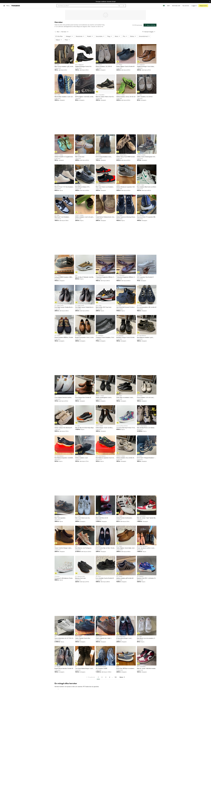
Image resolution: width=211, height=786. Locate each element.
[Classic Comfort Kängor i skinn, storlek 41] (64, 535)
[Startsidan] (15, 5)
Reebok (141, 576)
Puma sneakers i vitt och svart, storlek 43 (145, 397)
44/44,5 (56, 155)
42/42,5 (77, 215)
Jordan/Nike (101, 94)
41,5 (76, 636)
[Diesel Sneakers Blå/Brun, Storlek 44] (64, 324)
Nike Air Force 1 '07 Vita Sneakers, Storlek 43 (64, 187)
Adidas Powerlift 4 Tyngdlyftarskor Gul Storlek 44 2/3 (64, 157)
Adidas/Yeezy (123, 155)
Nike (58, 64)
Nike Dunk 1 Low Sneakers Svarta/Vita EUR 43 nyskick (62, 217)
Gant (140, 94)
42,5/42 (118, 94)
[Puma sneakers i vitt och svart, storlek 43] (146, 385)
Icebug (58, 275)
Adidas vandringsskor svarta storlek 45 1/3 (103, 397)
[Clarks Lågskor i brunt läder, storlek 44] (126, 535)
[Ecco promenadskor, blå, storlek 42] (146, 294)
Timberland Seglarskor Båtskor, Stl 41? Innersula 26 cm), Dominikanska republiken (105, 277)
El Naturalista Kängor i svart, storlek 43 (124, 638)
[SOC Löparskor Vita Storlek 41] (146, 264)
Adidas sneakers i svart (81, 457)
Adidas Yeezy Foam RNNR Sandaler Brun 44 (126, 157)
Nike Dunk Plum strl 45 (102, 518)
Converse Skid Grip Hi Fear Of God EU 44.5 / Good (126, 428)
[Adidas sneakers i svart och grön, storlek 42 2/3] (85, 204)
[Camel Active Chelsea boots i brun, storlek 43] (105, 204)
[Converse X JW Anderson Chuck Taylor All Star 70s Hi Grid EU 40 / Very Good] (64, 565)
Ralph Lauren (60, 305)
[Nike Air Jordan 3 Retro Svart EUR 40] (105, 84)
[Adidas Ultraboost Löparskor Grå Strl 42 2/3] (126, 174)
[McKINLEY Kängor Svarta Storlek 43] (126, 324)
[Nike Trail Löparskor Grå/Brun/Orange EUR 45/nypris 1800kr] (64, 505)
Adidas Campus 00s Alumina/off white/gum (63, 428)
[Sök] (119, 5)
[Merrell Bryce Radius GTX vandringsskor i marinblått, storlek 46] (85, 174)
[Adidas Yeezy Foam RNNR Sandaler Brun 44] (126, 144)
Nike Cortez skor (79, 156)
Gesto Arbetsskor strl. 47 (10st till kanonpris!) (64, 638)
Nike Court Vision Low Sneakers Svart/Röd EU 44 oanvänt (104, 187)
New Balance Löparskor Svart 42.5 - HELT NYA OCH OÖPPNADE (105, 458)
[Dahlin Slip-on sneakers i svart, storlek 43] (126, 385)
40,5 (97, 305)
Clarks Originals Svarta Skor (82, 638)
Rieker (120, 64)
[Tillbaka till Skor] (55, 32)
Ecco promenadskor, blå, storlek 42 (146, 307)
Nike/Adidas (144, 425)
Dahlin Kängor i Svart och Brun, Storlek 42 (104, 428)
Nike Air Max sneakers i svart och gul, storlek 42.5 (64, 96)
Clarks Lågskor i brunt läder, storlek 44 (126, 548)
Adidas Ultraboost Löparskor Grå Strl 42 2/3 (125, 187)
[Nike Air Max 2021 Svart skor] (105, 294)
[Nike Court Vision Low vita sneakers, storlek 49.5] (85, 505)
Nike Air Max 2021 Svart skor (103, 307)
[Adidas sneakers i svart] (85, 445)
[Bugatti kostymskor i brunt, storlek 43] (85, 324)
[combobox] (89, 5)
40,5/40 (139, 155)
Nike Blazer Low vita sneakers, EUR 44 (146, 638)
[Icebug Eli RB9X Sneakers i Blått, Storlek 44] (64, 264)
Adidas (123, 94)
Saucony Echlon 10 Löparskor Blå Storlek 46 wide (146, 217)
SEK (168, 5)
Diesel (58, 335)
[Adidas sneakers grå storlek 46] (126, 565)
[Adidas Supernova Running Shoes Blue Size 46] (126, 204)
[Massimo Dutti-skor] (85, 565)
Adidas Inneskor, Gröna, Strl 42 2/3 (125, 96)
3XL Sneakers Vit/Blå (101, 668)
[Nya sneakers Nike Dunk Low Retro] (146, 174)
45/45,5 (97, 395)
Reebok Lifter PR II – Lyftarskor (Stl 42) (146, 578)
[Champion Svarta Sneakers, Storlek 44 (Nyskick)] (105, 324)
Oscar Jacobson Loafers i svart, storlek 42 (146, 548)
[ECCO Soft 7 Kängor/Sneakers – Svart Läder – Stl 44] (146, 445)
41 (96, 275)
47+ (76, 516)
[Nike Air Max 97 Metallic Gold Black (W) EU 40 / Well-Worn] (85, 264)
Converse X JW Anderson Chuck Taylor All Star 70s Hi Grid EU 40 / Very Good (64, 578)
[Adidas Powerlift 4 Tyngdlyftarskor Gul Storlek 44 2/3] (64, 144)
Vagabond (80, 64)
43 (55, 64)
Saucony (142, 215)
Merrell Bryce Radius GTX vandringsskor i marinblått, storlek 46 (84, 187)
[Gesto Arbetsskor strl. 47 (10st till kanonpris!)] (64, 625)
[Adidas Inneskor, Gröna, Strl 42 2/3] (126, 84)
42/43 (97, 425)
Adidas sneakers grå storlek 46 (124, 578)
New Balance (143, 335)
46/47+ (139, 185)
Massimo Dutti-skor (80, 578)
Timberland (101, 275)
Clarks (120, 546)
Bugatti (79, 335)
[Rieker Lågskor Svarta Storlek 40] (126, 54)
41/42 (138, 425)
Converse (57, 576)
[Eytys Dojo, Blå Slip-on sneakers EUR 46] (126, 655)
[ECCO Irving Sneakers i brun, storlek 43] (105, 144)
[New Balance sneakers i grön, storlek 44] (146, 324)
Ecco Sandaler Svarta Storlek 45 (105, 578)
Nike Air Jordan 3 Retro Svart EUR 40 (105, 96)
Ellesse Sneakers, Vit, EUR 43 (104, 66)
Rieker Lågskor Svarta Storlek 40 (125, 66)
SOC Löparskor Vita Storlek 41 (145, 277)
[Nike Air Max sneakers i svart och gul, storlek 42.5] (64, 84)
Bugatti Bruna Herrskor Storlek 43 (64, 668)
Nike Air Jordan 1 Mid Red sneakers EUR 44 (146, 668)
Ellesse (100, 64)
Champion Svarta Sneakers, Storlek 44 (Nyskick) (105, 337)
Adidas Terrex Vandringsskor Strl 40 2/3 (146, 157)
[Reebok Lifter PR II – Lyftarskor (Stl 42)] (146, 565)
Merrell (79, 185)
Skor (58, 31)
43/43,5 (118, 456)
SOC (140, 275)
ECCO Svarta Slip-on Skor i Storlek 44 (105, 548)
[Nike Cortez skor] (85, 144)
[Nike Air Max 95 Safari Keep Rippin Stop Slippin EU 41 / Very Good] (85, 415)
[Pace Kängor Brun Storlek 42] (85, 385)
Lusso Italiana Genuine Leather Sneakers (63, 397)
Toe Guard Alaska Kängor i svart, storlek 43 (84, 668)
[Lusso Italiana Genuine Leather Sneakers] (64, 385)
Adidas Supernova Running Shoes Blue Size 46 (125, 217)
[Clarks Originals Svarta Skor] (85, 625)
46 (75, 185)
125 (116, 677)
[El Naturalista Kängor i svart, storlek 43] (126, 625)
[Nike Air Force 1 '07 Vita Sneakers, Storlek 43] (64, 174)
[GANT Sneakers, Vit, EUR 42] (146, 84)
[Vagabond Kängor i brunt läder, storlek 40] (146, 54)
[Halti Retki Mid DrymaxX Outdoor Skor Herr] (126, 294)
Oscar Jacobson (143, 546)
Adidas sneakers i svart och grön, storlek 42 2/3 (84, 217)
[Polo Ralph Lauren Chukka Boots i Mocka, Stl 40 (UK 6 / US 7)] (64, 294)
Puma (141, 395)
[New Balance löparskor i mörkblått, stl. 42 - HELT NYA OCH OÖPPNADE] (64, 445)
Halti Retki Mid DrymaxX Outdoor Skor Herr (125, 307)
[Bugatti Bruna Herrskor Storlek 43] (64, 655)
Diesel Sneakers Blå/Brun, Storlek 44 (64, 337)
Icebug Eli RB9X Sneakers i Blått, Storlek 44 (63, 277)
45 (55, 516)
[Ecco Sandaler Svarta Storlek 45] (105, 565)
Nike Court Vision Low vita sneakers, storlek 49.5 (82, 518)
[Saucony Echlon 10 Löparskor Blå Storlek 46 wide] (146, 204)
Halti (120, 305)
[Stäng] (209, 1)
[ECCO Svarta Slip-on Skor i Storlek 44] (105, 535)
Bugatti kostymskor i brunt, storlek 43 (84, 337)
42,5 (76, 64)
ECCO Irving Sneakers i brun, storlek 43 (103, 157)
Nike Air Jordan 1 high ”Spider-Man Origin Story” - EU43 (146, 518)
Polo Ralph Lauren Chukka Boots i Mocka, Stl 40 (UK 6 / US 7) (64, 307)
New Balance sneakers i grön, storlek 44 (145, 337)
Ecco (99, 155)
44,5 (117, 155)
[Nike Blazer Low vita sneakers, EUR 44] (146, 625)
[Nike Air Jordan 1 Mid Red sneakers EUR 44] (146, 655)
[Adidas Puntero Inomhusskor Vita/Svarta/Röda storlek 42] (126, 505)
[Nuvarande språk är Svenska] (163, 5)
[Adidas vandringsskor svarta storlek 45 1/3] (105, 385)
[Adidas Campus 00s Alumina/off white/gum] (64, 415)
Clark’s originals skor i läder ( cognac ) (103, 638)
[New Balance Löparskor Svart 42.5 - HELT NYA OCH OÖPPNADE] (105, 445)
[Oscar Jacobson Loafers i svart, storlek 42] (146, 535)
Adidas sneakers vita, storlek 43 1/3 (125, 458)
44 (96, 185)
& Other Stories (102, 666)
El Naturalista (122, 636)
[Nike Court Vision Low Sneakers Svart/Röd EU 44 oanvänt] (105, 174)
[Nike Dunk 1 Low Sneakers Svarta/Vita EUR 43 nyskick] (64, 204)
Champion (100, 335)
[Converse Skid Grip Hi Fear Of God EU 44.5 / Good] (126, 415)
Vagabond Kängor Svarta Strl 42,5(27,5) (83, 66)
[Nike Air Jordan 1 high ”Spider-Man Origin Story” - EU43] (146, 505)
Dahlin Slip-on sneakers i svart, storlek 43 (124, 397)
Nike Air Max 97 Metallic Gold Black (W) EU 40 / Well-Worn (85, 277)
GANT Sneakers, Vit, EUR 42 (144, 96)
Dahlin (120, 395)
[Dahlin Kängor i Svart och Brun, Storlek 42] (105, 415)
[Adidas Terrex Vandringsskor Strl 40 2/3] (146, 144)
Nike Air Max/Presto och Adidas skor (145, 428)
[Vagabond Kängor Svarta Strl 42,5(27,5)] (85, 54)
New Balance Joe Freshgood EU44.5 (83, 548)
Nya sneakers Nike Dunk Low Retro (146, 187)
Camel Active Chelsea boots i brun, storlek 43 (105, 217)
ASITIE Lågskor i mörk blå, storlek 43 (84, 96)
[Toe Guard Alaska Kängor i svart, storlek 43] (85, 655)
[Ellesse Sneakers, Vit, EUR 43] (105, 54)
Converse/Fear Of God (122, 425)
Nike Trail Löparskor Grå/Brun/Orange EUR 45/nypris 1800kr (63, 518)
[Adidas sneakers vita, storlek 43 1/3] (126, 445)
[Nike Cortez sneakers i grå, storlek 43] (64, 54)
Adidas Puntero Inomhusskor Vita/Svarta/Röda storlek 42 (124, 518)
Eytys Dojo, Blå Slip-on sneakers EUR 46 (125, 668)
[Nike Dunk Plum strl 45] (105, 505)
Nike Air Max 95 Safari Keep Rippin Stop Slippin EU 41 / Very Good (84, 428)
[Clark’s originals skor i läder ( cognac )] (105, 625)
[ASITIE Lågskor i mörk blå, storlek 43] (85, 84)
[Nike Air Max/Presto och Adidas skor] (146, 415)
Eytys (117, 666)
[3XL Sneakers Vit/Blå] (105, 655)
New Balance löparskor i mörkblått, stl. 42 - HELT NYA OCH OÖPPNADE (64, 458)
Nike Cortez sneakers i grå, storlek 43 (64, 66)
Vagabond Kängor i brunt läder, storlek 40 (145, 66)
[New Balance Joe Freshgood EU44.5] (85, 535)
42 (137, 94)
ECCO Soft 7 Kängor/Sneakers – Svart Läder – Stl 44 (146, 458)
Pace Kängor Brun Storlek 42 (83, 397)
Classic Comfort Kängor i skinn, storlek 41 (63, 548)
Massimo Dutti (81, 576)
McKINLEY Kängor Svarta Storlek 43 (125, 337)
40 (117, 64)
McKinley (121, 335)
